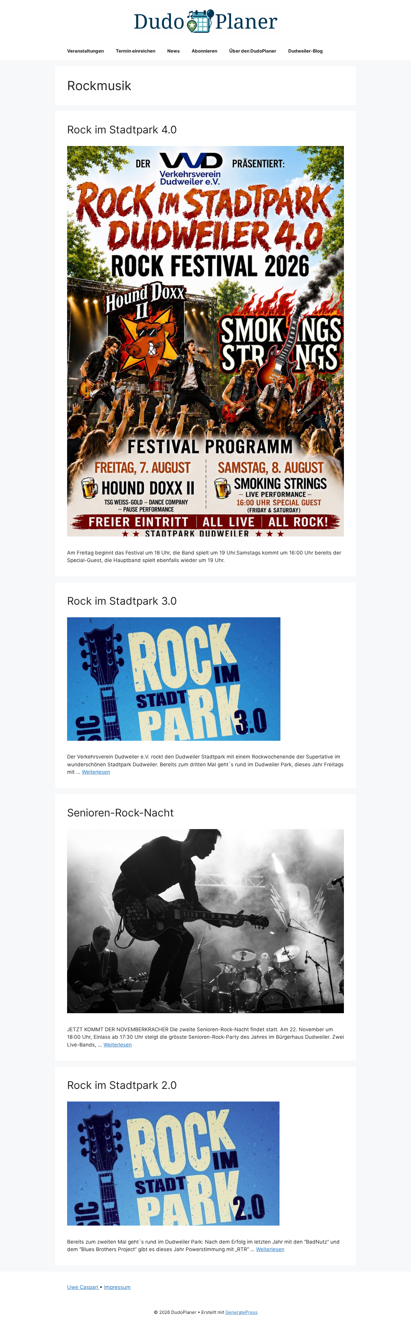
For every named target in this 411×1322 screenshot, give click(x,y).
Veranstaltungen (85, 51)
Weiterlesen (96, 772)
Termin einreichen (135, 51)
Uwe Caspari (83, 1287)
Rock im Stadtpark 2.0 (122, 1085)
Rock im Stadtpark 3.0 (122, 600)
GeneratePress (241, 1312)
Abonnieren (204, 51)
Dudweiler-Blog (305, 51)
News (173, 51)
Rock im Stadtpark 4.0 (122, 129)
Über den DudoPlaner (252, 51)
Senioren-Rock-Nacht (120, 812)
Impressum (117, 1287)
